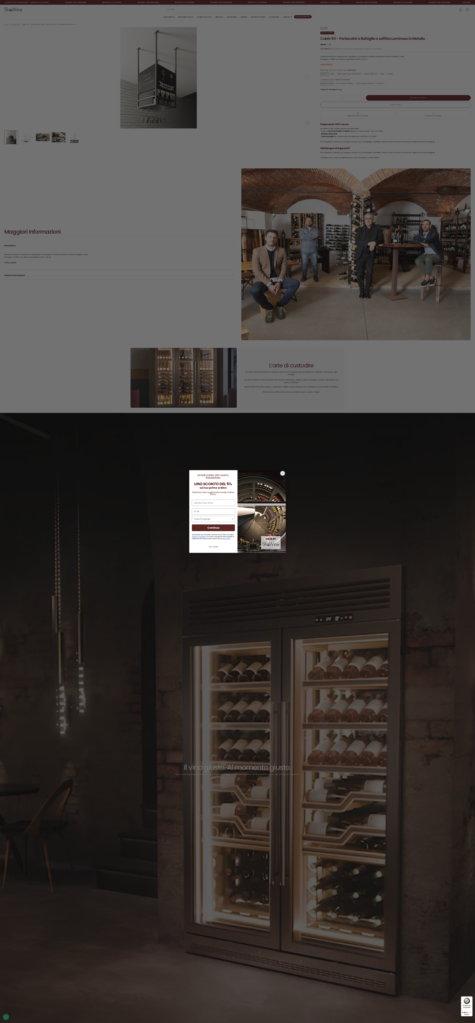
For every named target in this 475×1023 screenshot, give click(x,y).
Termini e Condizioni (199, 537)
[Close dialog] (282, 473)
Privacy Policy (225, 539)
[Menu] (471, 997)
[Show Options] (232, 519)
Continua (213, 527)
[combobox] (212, 519)
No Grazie (213, 546)
